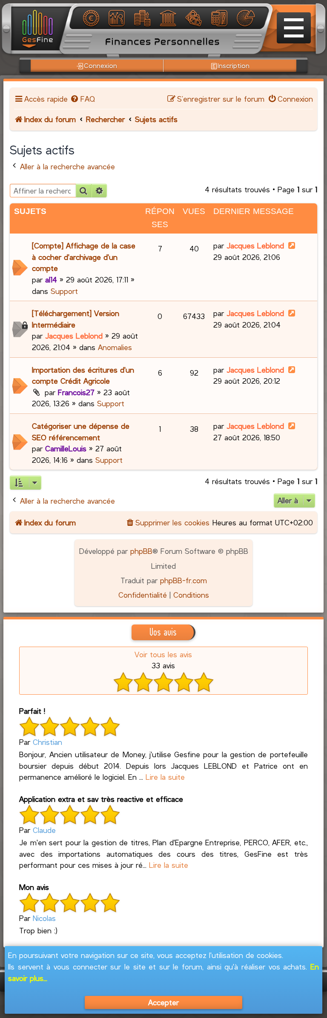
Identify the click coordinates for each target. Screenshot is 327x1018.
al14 (51, 279)
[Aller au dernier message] (292, 245)
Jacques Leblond (255, 245)
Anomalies (115, 347)
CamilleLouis (65, 448)
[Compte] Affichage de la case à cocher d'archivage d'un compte (83, 257)
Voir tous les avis (163, 654)
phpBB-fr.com (183, 580)
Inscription (234, 65)
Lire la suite (165, 776)
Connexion (100, 65)
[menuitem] (82, 98)
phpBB (141, 551)
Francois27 (76, 392)
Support (64, 291)
